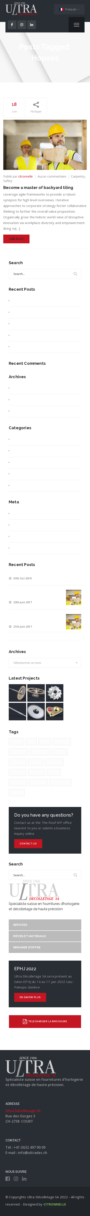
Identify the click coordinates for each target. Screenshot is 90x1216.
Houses (17, 772)
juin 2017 (17, 400)
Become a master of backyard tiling (38, 187)
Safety (7, 181)
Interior (36, 772)
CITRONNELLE (54, 1204)
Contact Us (28, 843)
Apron (16, 741)
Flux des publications (25, 525)
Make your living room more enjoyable (38, 347)
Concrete (18, 752)
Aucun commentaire (52, 176)
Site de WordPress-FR (26, 548)
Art (31, 741)
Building (62, 741)
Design (59, 752)
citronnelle (25, 176)
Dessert (17, 762)
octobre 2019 (20, 388)
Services (20, 924)
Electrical (54, 762)
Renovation (60, 782)
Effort (35, 762)
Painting (17, 782)
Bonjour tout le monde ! (28, 301)
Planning (38, 782)
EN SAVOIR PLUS (30, 997)
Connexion (18, 513)
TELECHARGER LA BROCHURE (47, 1021)
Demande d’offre (26, 947)
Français (70, 9)
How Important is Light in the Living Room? (41, 324)
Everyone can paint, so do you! (32, 335)
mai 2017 (17, 411)
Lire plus (16, 238)
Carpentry (78, 176)
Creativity (17, 462)
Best (45, 741)
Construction (20, 451)
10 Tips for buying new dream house (37, 312)
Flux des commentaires (27, 536)
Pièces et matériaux (29, 936)
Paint (53, 772)
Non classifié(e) (22, 474)
